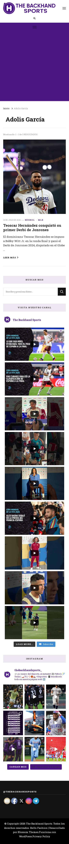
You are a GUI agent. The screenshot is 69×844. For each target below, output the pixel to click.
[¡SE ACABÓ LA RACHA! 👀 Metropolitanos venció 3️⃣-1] (13, 749)
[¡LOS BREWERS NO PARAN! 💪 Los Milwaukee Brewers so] (13, 723)
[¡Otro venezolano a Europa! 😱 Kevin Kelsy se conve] (13, 697)
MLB (40, 220)
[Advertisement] (34, 66)
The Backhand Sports (39, 823)
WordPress (25, 836)
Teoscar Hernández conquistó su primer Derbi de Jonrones (32, 227)
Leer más (9, 257)
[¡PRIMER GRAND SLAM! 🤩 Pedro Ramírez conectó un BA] (56, 723)
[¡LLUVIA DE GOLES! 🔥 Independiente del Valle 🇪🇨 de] (34, 697)
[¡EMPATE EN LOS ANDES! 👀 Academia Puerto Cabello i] (56, 749)
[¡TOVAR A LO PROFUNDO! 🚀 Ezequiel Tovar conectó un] (56, 697)
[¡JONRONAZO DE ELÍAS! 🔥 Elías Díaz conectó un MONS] (34, 749)
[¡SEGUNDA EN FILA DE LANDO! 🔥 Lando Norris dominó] (34, 723)
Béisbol (30, 220)
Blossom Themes (28, 832)
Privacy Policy (41, 836)
